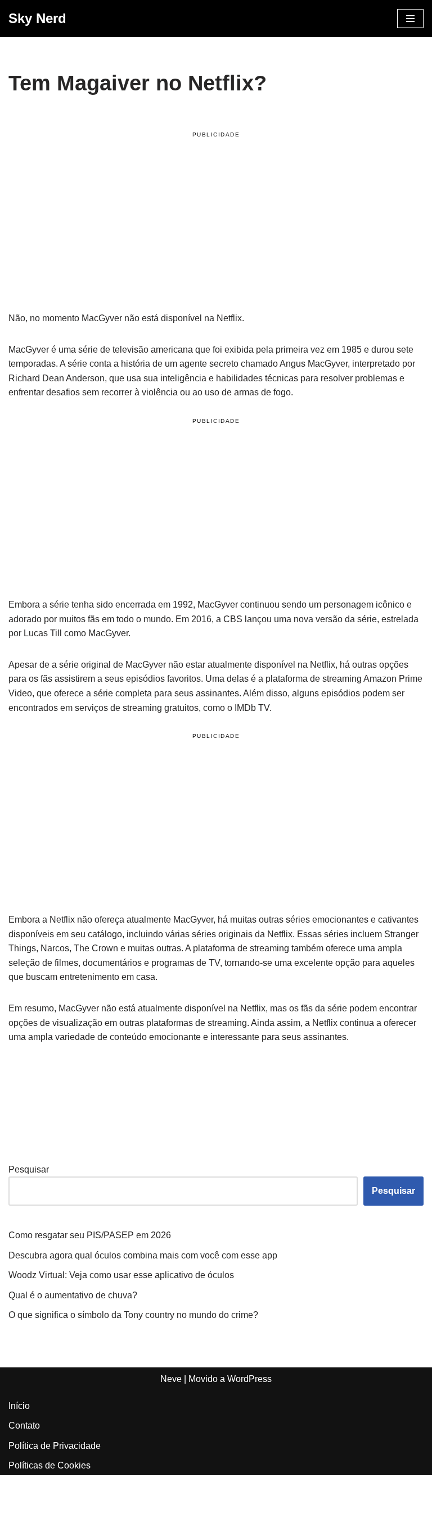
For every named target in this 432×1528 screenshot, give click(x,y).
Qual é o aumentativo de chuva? (72, 1295)
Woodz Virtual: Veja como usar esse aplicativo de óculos (121, 1275)
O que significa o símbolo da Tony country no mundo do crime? (133, 1315)
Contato (24, 1425)
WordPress (249, 1379)
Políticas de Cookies (49, 1465)
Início (19, 1406)
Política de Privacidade (54, 1446)
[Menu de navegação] (410, 18)
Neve (171, 1379)
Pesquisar (28, 1169)
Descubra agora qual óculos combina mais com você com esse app (142, 1255)
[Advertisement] (216, 223)
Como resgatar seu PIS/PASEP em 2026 (89, 1235)
